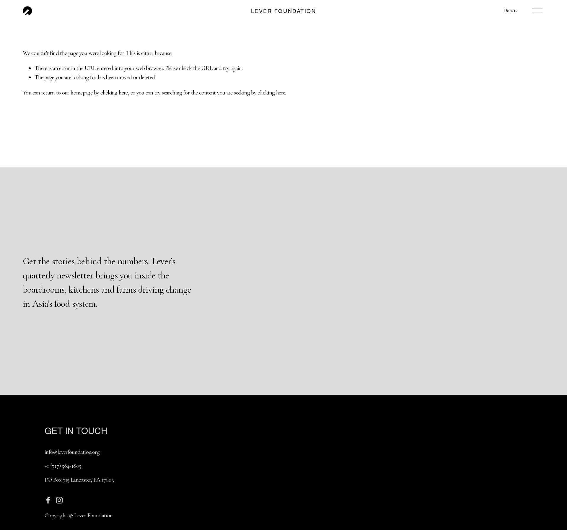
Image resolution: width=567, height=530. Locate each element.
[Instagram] (59, 500)
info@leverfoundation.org (72, 452)
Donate (511, 10)
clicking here (114, 92)
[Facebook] (48, 500)
